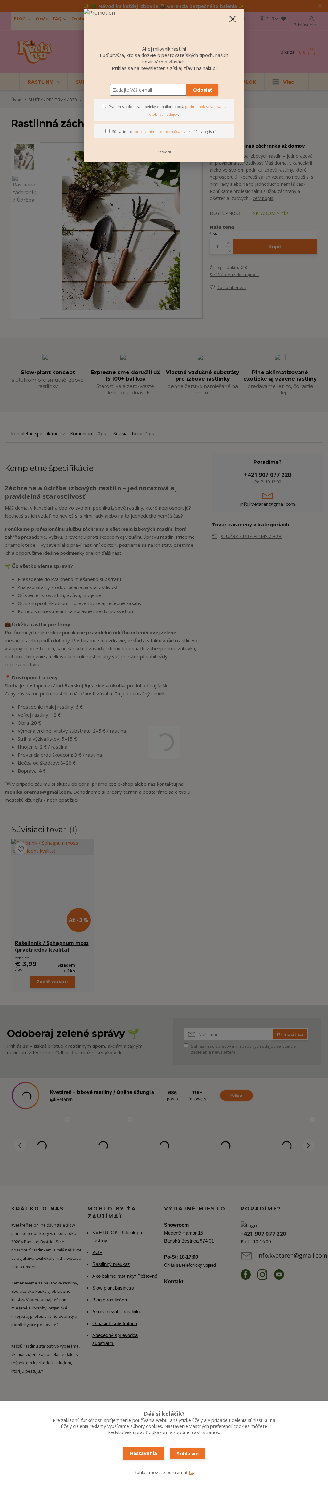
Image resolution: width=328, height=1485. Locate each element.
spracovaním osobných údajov (159, 131)
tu (191, 1472)
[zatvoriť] (232, 18)
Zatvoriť (164, 152)
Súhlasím (187, 1453)
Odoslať (202, 90)
